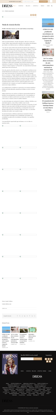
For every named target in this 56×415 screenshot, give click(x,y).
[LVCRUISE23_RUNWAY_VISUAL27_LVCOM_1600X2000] (10, 191)
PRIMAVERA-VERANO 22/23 (14, 385)
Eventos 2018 (14, 392)
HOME (49, 371)
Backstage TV (36, 395)
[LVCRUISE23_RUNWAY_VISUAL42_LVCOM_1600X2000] (10, 278)
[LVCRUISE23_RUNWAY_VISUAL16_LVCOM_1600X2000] (28, 191)
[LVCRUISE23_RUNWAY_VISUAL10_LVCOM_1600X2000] (28, 147)
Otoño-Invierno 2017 (20, 389)
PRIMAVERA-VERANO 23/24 (29, 383)
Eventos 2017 (21, 392)
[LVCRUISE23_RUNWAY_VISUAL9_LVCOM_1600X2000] (10, 213)
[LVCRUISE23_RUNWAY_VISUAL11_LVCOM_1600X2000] (10, 169)
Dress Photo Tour (40, 393)
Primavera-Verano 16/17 (31, 389)
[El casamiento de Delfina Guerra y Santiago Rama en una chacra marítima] (24, 327)
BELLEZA (34, 371)
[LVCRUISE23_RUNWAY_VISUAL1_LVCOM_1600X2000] (28, 125)
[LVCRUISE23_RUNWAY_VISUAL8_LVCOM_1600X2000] (28, 213)
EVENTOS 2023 (20, 390)
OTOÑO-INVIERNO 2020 (40, 386)
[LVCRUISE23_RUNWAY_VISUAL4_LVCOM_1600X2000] (10, 147)
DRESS (44, 371)
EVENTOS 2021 (37, 390)
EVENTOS (28, 371)
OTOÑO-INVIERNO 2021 (13, 386)
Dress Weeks (23, 393)
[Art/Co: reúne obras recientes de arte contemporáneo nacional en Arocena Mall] (15, 327)
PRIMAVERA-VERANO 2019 (35, 387)
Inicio (3, 11)
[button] (51, 6)
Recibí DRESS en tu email (15, 1)
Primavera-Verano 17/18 (9, 389)
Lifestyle (49, 392)
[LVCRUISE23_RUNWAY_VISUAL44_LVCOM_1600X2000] (10, 125)
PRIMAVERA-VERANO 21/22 (40, 385)
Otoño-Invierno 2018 (47, 387)
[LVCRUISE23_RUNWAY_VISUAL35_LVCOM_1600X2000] (28, 278)
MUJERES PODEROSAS (14, 393)
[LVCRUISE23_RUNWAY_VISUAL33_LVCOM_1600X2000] (28, 256)
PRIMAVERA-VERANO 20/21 (27, 386)
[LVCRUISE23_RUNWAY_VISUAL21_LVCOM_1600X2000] (28, 169)
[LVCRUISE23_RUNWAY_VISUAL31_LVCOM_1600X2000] (10, 256)
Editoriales (14, 395)
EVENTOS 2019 (6, 392)
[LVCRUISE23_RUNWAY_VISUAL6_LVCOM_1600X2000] (28, 234)
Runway (48, 389)
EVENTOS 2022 (29, 390)
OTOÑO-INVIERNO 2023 (42, 383)
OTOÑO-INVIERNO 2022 (27, 385)
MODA (22, 371)
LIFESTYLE (39, 371)
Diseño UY (6, 390)
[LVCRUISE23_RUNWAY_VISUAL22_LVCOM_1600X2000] (10, 234)
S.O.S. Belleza (35, 392)
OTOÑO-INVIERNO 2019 (22, 387)
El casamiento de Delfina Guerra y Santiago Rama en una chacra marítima (48, 105)
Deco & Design (32, 393)
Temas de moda (41, 389)
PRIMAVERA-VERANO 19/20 (8, 387)
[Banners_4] (19, 16)
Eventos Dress (22, 395)
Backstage (29, 395)
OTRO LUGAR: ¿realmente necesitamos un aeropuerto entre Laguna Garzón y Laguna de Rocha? (48, 36)
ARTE (6, 393)
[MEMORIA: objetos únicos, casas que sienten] (32, 327)
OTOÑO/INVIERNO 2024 (16, 383)
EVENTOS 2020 (46, 390)
